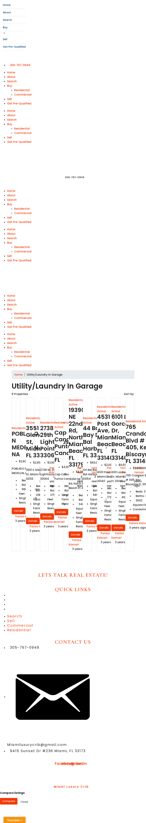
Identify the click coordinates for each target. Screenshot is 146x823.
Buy (5, 27)
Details (18, 511)
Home (7, 5)
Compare (8, 801)
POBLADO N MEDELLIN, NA (26, 444)
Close (24, 802)
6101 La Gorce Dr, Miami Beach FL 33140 (121, 437)
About (7, 12)
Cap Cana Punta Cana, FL (63, 446)
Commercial (23, 94)
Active (30, 422)
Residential (22, 90)
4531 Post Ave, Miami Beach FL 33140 (106, 437)
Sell (5, 39)
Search (7, 20)
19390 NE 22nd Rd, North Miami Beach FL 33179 (78, 437)
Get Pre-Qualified (14, 47)
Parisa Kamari (25, 516)
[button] (73, 186)
